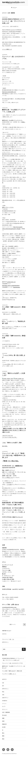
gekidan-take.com (11, 282)
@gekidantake (16, 287)
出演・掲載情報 (6, 712)
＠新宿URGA (19, 465)
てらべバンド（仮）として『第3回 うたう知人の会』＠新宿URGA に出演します (13, 455)
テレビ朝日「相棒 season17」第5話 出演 (12, 671)
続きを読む (5, 446)
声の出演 (4, 715)
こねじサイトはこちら (7, 435)
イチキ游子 (9, 484)
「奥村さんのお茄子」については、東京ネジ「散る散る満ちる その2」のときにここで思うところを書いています (14, 430)
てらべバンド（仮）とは (8, 639)
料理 (3, 721)
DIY (3, 685)
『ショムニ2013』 (6, 364)
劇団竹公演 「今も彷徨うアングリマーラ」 (12, 120)
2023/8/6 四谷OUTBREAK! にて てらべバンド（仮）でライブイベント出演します (13, 21)
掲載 (3, 718)
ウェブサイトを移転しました (9, 673)
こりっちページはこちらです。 (9, 437)
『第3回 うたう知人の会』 (10, 461)
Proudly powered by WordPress (9, 753)
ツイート (4, 633)
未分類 (3, 727)
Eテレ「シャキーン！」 (8, 326)
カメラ (3, 706)
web (3, 694)
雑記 (3, 738)
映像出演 (4, 724)
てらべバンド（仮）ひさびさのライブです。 (13, 663)
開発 (3, 736)
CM (3, 682)
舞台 (3, 733)
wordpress (4, 700)
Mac (3, 691)
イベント (4, 703)
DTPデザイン (5, 642)
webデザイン (5, 697)
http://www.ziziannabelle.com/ (9, 91)
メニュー (15, 7)
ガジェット (5, 709)
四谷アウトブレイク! (18, 517)
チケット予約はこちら (7, 477)
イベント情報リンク (7, 49)
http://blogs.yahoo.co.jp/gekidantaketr (11, 285)
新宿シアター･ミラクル (7, 207)
